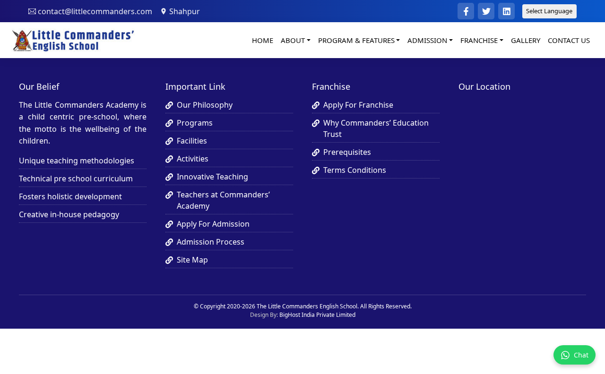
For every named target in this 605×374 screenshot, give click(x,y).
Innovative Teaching (212, 176)
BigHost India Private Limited (317, 315)
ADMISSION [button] (427, 40)
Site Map (192, 260)
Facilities (192, 141)
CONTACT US (569, 40)
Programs (195, 123)
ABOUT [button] (293, 40)
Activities (192, 158)
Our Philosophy (205, 105)
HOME (262, 40)
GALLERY (525, 40)
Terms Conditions (354, 170)
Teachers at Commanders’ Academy (223, 200)
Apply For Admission (213, 224)
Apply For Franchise (358, 105)
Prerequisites (347, 152)
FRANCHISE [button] (479, 40)
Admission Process (210, 242)
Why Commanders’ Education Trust (376, 128)
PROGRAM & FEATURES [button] (356, 40)
